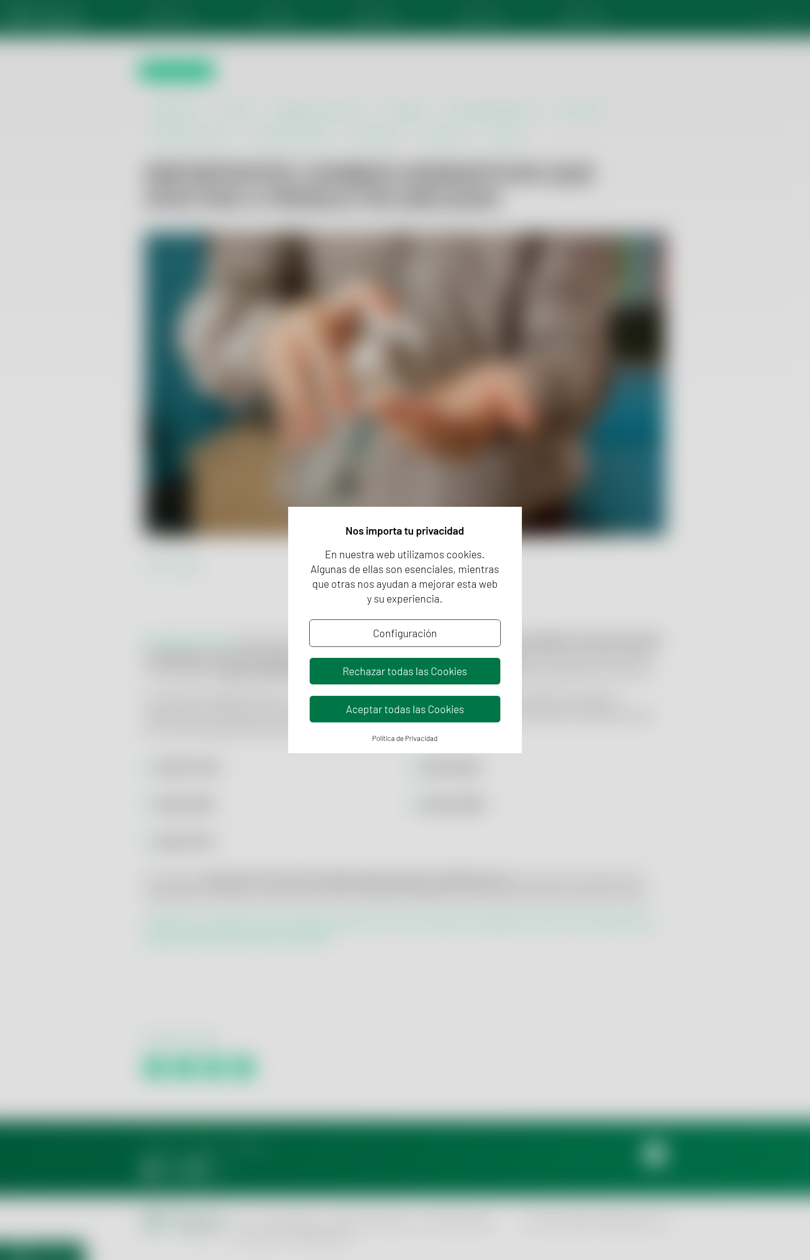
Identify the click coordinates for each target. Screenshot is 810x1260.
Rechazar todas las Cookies (405, 671)
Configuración (405, 633)
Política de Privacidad (404, 738)
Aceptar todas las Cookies (405, 709)
